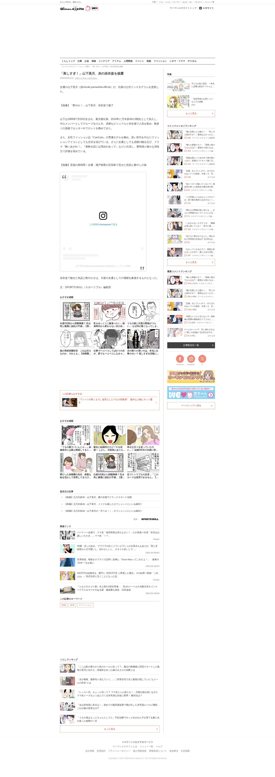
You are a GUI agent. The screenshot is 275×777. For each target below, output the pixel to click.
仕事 (80, 61)
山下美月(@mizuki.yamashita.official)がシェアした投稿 (103, 266)
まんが (185, 2)
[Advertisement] (137, 35)
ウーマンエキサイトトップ (183, 8)
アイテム (116, 61)
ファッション (160, 61)
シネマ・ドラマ (177, 61)
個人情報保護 (139, 751)
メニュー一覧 (209, 2)
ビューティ (176, 2)
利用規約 (101, 751)
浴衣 (72, 605)
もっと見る (109, 729)
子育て (154, 2)
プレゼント (199, 2)
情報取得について (158, 751)
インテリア (104, 61)
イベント (139, 61)
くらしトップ (68, 61)
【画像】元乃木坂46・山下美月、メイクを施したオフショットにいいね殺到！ (103, 504)
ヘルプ (159, 746)
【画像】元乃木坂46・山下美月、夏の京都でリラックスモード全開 (98, 497)
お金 (87, 61)
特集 (169, 74)
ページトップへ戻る (191, 405)
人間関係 (128, 61)
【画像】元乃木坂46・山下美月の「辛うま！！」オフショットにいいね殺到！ (103, 511)
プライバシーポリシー (119, 751)
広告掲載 (185, 751)
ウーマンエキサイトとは (125, 746)
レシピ (168, 2)
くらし (161, 2)
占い (191, 2)
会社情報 (89, 751)
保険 (94, 61)
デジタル (192, 61)
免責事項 (173, 751)
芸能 (149, 61)
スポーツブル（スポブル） (86, 78)
